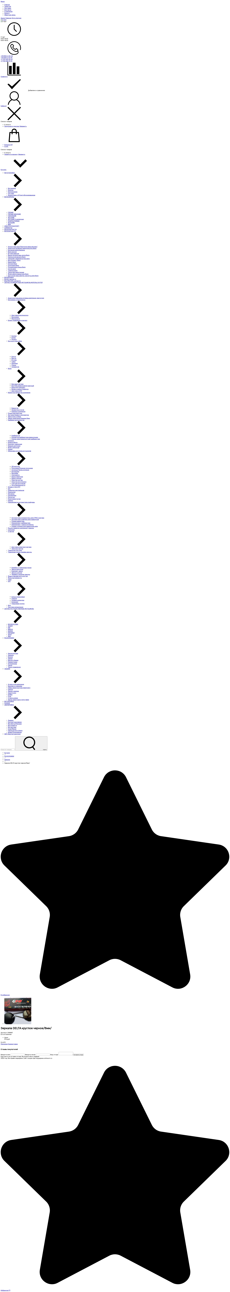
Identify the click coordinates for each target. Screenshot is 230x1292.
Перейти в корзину (11, 154)
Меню (3, 1)
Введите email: (30, 1055)
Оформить (23, 126)
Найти (45, 749)
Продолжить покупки (11, 126)
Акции (3, 18)
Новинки (8, 18)
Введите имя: (5, 1055)
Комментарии (13, 1044)
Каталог (4, 170)
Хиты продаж (16, 18)
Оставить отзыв (78, 1054)
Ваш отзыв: (54, 1055)
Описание (4, 1044)
